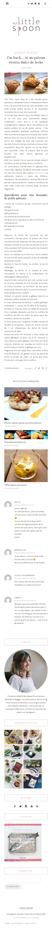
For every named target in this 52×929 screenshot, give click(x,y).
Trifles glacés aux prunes (15, 485)
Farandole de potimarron (15, 442)
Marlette (39, 173)
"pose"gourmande (24, 575)
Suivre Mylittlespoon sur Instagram (26, 918)
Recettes (32, 52)
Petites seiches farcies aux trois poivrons (22, 423)
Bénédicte (20, 550)
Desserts (19, 52)
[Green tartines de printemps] (32, 773)
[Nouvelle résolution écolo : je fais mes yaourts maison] (32, 788)
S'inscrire (13, 886)
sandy (17, 598)
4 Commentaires (11, 368)
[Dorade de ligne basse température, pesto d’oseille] (13, 758)
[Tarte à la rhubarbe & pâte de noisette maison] (13, 773)
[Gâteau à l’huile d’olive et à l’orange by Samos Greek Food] (13, 743)
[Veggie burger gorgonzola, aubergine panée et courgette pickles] (32, 743)
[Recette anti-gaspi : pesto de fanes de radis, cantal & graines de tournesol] (13, 788)
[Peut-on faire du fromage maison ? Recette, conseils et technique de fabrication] (32, 758)
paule (17, 502)
